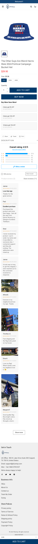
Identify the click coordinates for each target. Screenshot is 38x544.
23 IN (10, 80)
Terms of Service (7, 512)
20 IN (7, 76)
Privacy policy (6, 508)
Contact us (5, 491)
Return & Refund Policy (9, 515)
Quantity (4, 85)
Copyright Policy (7, 526)
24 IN (16, 80)
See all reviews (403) (19, 150)
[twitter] (6, 474)
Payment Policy (6, 522)
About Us (4, 487)
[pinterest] (14, 474)
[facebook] (2, 474)
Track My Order (6, 494)
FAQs (3, 484)
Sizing (3, 498)
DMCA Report (19, 534)
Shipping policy (6, 519)
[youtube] (10, 474)
